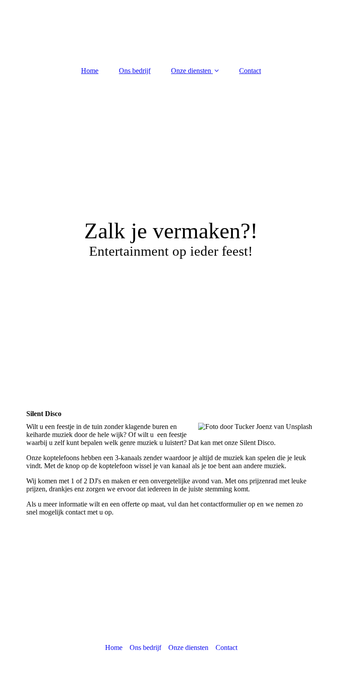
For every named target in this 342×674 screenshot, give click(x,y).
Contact (250, 70)
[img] (171, 193)
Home (89, 70)
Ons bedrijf (135, 70)
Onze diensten (191, 70)
